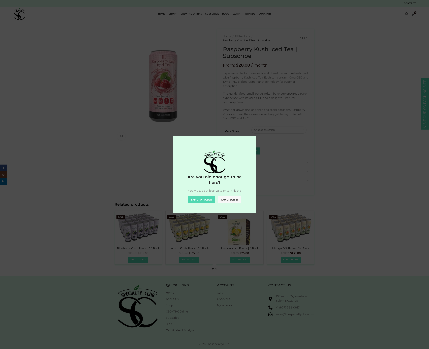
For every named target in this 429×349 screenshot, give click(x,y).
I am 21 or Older (201, 199)
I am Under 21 (229, 199)
